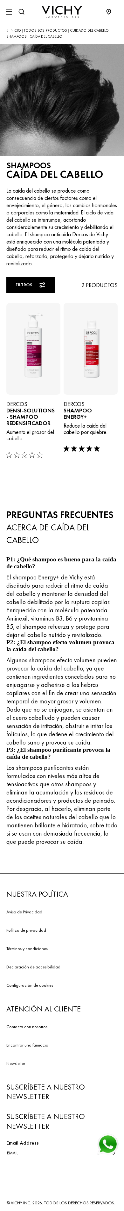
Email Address (22, 1143)
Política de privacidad (26, 930)
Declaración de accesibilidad (33, 967)
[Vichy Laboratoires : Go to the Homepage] (62, 12)
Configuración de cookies (29, 985)
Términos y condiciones (27, 948)
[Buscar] (21, 11)
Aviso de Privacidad (24, 912)
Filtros (24, 284)
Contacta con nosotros (26, 1026)
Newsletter (15, 1063)
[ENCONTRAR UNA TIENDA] (112, 11)
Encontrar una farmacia (27, 1045)
